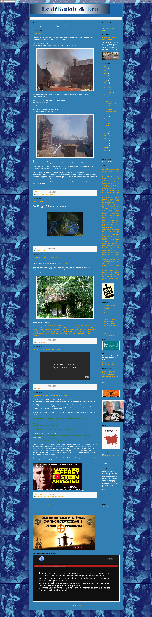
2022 (105, 75)
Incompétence (112, 217)
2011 (105, 148)
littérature (117, 224)
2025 (105, 68)
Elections (111, 199)
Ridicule (117, 256)
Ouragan (109, 243)
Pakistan (108, 245)
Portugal (104, 252)
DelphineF (36, 328)
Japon (117, 220)
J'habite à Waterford (38, 329)
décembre (109, 85)
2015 (105, 138)
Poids (114, 250)
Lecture (117, 222)
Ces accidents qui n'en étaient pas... (110, 307)
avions (117, 176)
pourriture (110, 252)
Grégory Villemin (111, 213)
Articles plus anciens (91, 501)
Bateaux (116, 178)
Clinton (112, 183)
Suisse (111, 265)
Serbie (112, 261)
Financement (112, 206)
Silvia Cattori (107, 331)
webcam (117, 276)
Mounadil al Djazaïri (109, 323)
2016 (105, 135)
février (108, 125)
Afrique (117, 169)
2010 (105, 150)
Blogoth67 (57, 326)
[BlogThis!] (50, 192)
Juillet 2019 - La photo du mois (46, 258)
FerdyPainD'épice (64, 263)
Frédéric (75, 328)
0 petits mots (42, 385)
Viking (111, 276)
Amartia (47, 326)
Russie (104, 257)
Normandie (115, 235)
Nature (107, 233)
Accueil (65, 501)
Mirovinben (71, 331)
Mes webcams (41, 18)
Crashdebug (107, 313)
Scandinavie (106, 261)
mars (107, 123)
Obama (117, 236)
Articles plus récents (39, 501)
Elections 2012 (106, 201)
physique (104, 250)
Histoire (49, 18)
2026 (105, 66)
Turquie (110, 272)
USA (38, 388)
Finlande (117, 206)
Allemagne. (105, 173)
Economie (104, 199)
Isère (118, 219)
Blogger (79, 605)
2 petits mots (42, 248)
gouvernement (106, 212)
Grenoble (117, 213)
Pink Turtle (48, 333)
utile (103, 276)
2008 (105, 155)
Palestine (113, 245)
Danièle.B (93, 326)
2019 (105, 83)
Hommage (116, 215)
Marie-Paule (63, 331)
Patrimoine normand (51, 194)
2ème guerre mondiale (109, 168)
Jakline (47, 329)
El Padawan (42, 328)
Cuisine (111, 194)
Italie (113, 220)
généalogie (114, 208)
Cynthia (78, 326)
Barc (110, 178)
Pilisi (43, 333)
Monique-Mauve (108, 321)
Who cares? (83, 333)
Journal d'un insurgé (109, 319)
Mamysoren (56, 331)
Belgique (104, 180)
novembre (109, 87)
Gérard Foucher (108, 317)
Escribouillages (51, 328)
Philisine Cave (37, 333)
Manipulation (106, 227)
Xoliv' (89, 333)
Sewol (109, 263)
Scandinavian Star (114, 259)
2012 (105, 145)
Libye (111, 224)
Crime (109, 192)
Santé (117, 257)
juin (107, 116)
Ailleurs (104, 171)
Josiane (57, 329)
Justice (104, 222)
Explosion (37, 34)
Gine (84, 328)
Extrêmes (109, 204)
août (107, 94)
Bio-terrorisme (111, 180)
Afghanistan (112, 169)
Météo (112, 229)
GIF (118, 208)
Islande (104, 220)
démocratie (104, 195)
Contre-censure (115, 185)
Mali (118, 226)
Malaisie (112, 226)
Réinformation (106, 254)
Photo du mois (41, 342)
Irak (115, 219)
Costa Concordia (58, 18)
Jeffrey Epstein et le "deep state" (47, 349)
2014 (105, 140)
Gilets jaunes (107, 210)
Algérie (110, 171)
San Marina (112, 257)
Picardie (110, 250)
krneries (109, 222)
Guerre (104, 215)
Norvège (104, 236)
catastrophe (110, 181)
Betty (51, 326)
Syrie (117, 265)
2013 (105, 143)
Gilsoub (80, 328)
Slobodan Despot (109, 333)
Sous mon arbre (65, 333)
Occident (104, 238)
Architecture (115, 173)
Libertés (105, 224)
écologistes (116, 197)
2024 (105, 71)
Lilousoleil (42, 331)
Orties (117, 242)
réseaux (104, 255)
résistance (110, 255)
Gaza (110, 208)
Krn (61, 329)
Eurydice (58, 328)
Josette (52, 329)
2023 (105, 73)
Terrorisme (105, 267)
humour (43, 250)
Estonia (113, 202)
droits (109, 197)
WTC (104, 278)
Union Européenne (108, 274)
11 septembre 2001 (109, 305)
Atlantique (104, 174)
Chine (108, 183)
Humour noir (38, 201)
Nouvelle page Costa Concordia (75, 18)
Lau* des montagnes (80, 329)
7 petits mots (42, 339)
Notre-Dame (110, 236)
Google (117, 210)
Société (116, 263)
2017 (105, 133)
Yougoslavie (105, 280)
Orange (113, 241)
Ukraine (116, 272)
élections (117, 199)
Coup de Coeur (107, 190)
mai (107, 118)
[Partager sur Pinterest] (55, 192)
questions (117, 252)
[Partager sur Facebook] (54, 192)
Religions (116, 254)
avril (107, 121)
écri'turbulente (37, 335)
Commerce (105, 185)
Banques (104, 178)
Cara (67, 326)
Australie (111, 174)
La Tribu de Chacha (68, 329)
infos (118, 217)
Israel (109, 220)
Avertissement (111, 176)
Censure (116, 181)
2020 (105, 80)
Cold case (116, 183)
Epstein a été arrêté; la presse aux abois (50, 395)
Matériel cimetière (115, 227)
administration (106, 169)
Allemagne (117, 171)
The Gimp (112, 267)
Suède (104, 265)
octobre (108, 89)
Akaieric (35, 326)
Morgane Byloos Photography (83, 331)
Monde (117, 229)
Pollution (117, 250)
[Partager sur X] (52, 192)
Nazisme (112, 233)
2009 (105, 152)
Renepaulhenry (56, 333)
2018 (105, 131)
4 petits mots (42, 192)
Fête (107, 206)
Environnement (106, 202)
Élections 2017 (115, 201)
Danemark (116, 194)
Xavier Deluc (114, 278)
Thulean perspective (109, 335)
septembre (109, 92)
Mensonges (106, 229)
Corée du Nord (106, 187)
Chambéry (104, 183)
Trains (111, 270)
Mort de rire (105, 231)
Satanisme (105, 259)
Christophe (72, 326)
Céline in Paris (85, 326)
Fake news (40, 496)
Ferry (103, 206)
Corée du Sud (115, 187)
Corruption (105, 188)
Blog (32, 18)
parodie (117, 245)
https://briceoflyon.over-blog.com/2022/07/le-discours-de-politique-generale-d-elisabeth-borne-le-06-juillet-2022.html (110, 374)
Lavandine (36, 331)
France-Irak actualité (109, 315)
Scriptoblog (107, 329)
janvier (108, 128)
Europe (104, 204)
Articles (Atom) (45, 504)
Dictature (110, 195)
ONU (109, 241)
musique (111, 231)
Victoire (107, 276)
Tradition (113, 268)
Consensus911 (108, 310)
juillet (107, 97)
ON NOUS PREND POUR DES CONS (57, 496)
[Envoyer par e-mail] (49, 192)
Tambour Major (75, 333)
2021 (105, 78)
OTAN (104, 243)
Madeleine (105, 226)
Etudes (117, 202)
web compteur (106, 506)
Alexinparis (41, 326)
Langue (113, 222)
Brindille (62, 326)
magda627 (49, 331)
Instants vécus (41, 194)
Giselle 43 (90, 328)
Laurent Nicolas (91, 329)
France (39, 250)
